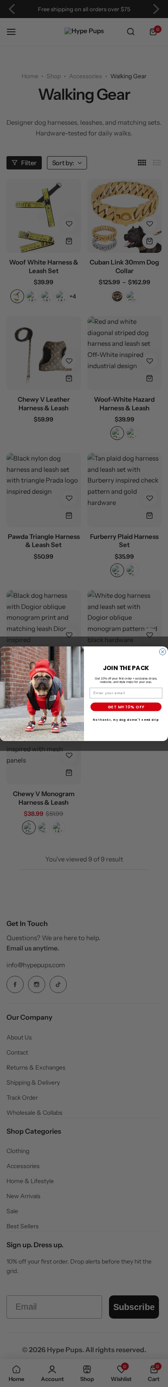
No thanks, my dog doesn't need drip (126, 720)
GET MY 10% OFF (126, 707)
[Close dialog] (162, 652)
